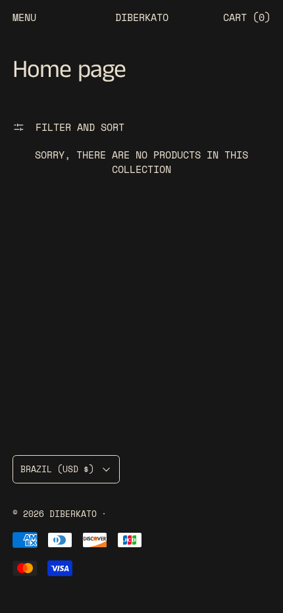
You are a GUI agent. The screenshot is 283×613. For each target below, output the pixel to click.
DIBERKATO (73, 514)
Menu (24, 17)
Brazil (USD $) (57, 469)
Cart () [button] (246, 17)
